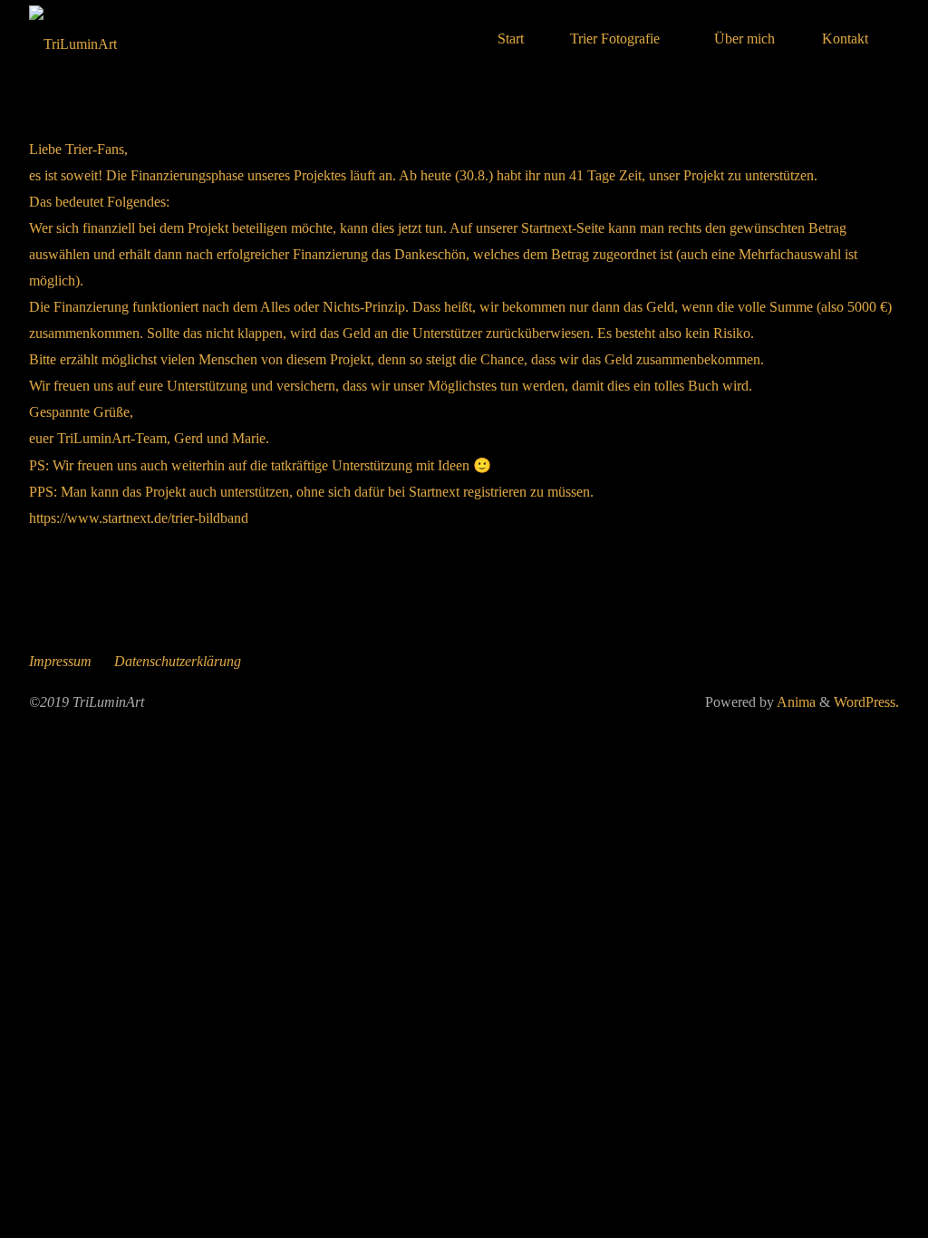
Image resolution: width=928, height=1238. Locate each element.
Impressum (60, 661)
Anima (795, 702)
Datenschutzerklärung (177, 661)
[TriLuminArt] (73, 38)
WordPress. (866, 702)
